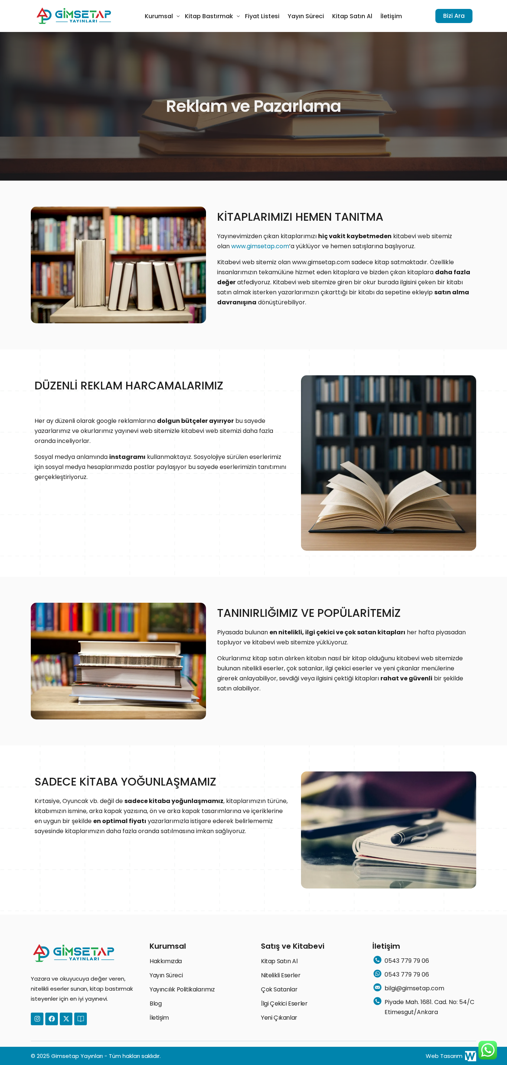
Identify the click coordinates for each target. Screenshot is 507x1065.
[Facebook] (51, 1019)
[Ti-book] (80, 1019)
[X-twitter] (66, 1019)
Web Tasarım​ (444, 1056)
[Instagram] (37, 1019)
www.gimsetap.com (260, 246)
